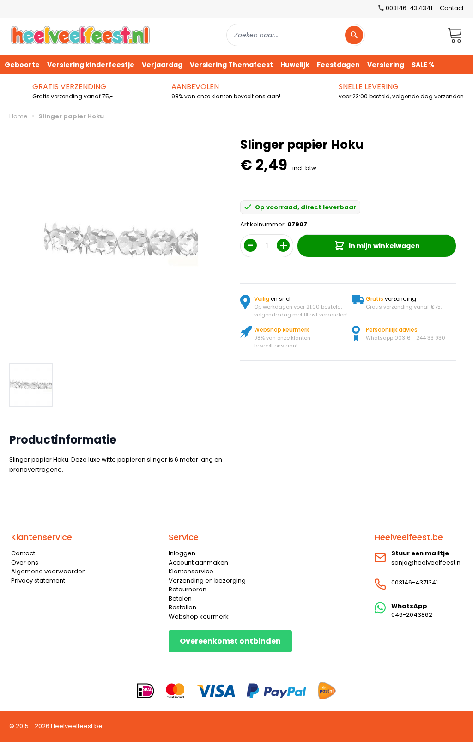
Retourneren (187, 589)
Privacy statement (38, 580)
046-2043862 (411, 614)
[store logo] (80, 35)
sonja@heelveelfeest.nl (426, 562)
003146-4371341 (414, 582)
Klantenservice (191, 571)
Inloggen (182, 553)
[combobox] (295, 35)
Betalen (180, 598)
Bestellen (182, 607)
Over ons (24, 562)
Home (18, 116)
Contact (452, 8)
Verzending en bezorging (207, 580)
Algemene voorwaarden (48, 571)
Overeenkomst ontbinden (230, 641)
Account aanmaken (198, 562)
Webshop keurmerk (199, 616)
